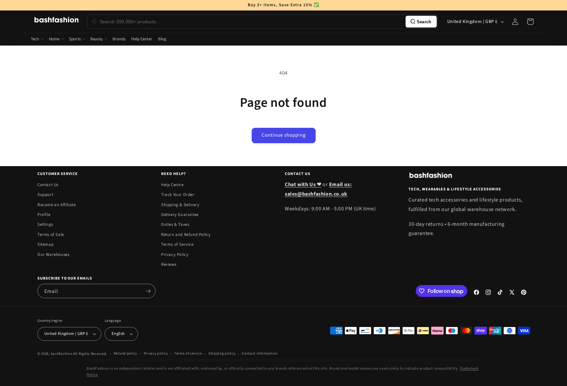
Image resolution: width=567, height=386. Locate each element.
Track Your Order (178, 195)
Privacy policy (156, 353)
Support (45, 195)
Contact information (259, 353)
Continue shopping (284, 135)
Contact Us (47, 185)
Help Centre (172, 185)
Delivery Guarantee (180, 215)
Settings (45, 224)
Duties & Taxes (175, 224)
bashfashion (62, 353)
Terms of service (188, 353)
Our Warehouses (53, 255)
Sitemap (45, 244)
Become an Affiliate (56, 205)
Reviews (168, 264)
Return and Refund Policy (185, 235)
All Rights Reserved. (90, 353)
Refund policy (125, 353)
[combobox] (251, 22)
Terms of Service (177, 244)
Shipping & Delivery (180, 205)
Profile (43, 215)
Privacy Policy (174, 255)
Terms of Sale (50, 235)
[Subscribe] (148, 291)
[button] (530, 21)
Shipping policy (222, 353)
